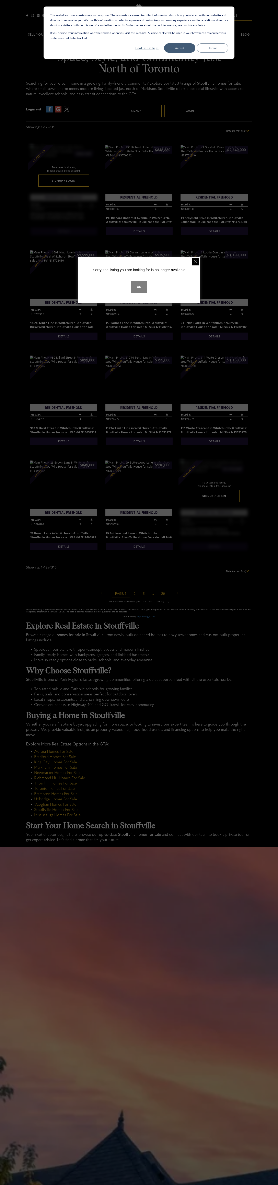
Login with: (35, 109)
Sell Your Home (42, 34)
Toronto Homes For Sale (54, 789)
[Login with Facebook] (49, 109)
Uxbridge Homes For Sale (55, 799)
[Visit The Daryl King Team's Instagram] (32, 15)
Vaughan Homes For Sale (55, 805)
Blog (245, 34)
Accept (179, 48)
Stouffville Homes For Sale (56, 810)
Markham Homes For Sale (55, 768)
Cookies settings (147, 48)
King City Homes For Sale (55, 762)
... (153, 593)
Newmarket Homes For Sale (57, 773)
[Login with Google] (58, 109)
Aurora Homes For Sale (53, 752)
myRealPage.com (146, 616)
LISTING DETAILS (63, 231)
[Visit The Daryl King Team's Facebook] (27, 15)
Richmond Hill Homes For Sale (59, 778)
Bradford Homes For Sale (55, 757)
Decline (212, 48)
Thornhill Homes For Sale (55, 783)
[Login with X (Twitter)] (66, 109)
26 (163, 593)
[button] (136, 111)
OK (139, 286)
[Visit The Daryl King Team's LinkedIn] (38, 15)
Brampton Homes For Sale (56, 794)
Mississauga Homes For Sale (57, 815)
